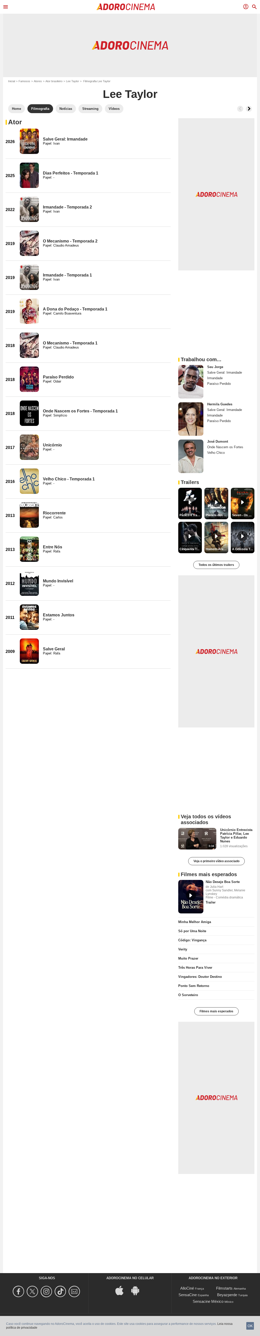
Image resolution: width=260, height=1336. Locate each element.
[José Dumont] (190, 456)
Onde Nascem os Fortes (225, 447)
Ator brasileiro (53, 81)
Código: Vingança (192, 940)
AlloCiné (187, 1288)
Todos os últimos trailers (216, 565)
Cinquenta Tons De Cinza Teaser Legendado (191, 549)
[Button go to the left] (240, 109)
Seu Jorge (215, 367)
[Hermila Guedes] (190, 419)
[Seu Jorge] (190, 381)
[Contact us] (75, 1291)
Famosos (24, 81)
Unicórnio (52, 445)
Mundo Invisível (58, 581)
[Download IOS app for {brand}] (122, 1290)
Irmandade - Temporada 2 (67, 207)
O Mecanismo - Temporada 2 (70, 241)
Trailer (211, 902)
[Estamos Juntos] (29, 617)
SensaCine (187, 1295)
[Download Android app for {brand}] (138, 1290)
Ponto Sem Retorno (193, 986)
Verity (182, 949)
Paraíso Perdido (58, 377)
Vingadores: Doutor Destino (200, 977)
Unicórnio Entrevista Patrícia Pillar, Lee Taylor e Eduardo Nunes (236, 835)
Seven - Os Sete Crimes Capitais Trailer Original (243, 515)
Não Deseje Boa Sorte (223, 882)
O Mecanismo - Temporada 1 (70, 343)
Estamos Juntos (58, 615)
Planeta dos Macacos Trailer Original (217, 515)
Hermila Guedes (219, 404)
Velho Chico (216, 453)
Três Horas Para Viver (195, 967)
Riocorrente (54, 513)
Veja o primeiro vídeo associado (216, 861)
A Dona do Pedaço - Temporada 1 (75, 309)
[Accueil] (125, 7)
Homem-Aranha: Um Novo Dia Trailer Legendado (217, 549)
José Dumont (217, 441)
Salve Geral (54, 649)
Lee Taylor (72, 81)
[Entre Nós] (29, 549)
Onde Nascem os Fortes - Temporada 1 (80, 411)
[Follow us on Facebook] (19, 1291)
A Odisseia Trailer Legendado (243, 549)
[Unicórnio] (29, 447)
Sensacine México (208, 1301)
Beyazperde (227, 1295)
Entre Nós (52, 547)
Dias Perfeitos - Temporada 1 (70, 173)
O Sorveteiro (188, 995)
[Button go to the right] (249, 109)
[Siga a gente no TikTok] (61, 1291)
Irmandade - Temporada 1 (67, 275)
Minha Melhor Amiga (194, 922)
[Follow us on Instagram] (47, 1291)
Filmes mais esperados (216, 1011)
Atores (38, 81)
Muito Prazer (188, 958)
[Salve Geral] (29, 651)
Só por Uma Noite (192, 931)
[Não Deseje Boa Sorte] (190, 896)
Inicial (11, 81)
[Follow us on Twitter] (33, 1291)
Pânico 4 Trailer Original (191, 515)
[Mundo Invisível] (29, 583)
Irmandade (215, 378)
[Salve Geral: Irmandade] (29, 141)
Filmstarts (224, 1288)
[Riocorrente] (29, 515)
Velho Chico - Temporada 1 (69, 479)
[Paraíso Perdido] (29, 379)
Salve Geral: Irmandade (65, 139)
